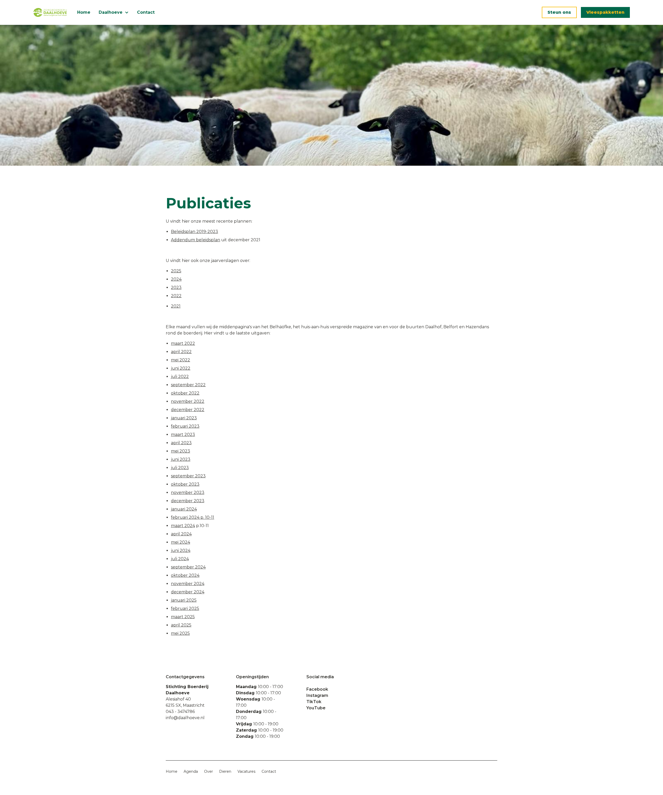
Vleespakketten (605, 12)
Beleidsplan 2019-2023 (194, 231)
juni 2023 (180, 459)
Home (83, 12)
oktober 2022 (185, 393)
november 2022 (187, 401)
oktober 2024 (185, 575)
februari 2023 (185, 426)
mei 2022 (180, 360)
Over (208, 771)
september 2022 (188, 384)
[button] (114, 12)
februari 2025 (185, 608)
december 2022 (187, 409)
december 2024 (187, 591)
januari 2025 (184, 600)
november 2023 (187, 492)
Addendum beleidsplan (195, 239)
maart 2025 (183, 616)
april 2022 (181, 351)
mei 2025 (180, 633)
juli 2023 (180, 467)
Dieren (225, 771)
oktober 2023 (185, 484)
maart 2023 (183, 434)
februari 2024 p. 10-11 (192, 517)
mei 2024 (180, 542)
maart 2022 (183, 343)
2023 (176, 287)
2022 (176, 295)
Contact (146, 12)
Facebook (317, 689)
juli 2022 (180, 376)
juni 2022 (180, 368)
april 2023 (181, 442)
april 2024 (181, 533)
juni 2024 (180, 550)
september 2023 (188, 475)
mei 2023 (180, 451)
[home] (50, 12)
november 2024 (187, 583)
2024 (176, 279)
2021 (176, 306)
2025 (176, 270)
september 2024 (188, 567)
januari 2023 (184, 417)
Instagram (317, 695)
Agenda (191, 771)
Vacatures (246, 771)
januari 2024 (184, 509)
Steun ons (559, 12)
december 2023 (187, 500)
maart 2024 (183, 525)
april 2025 (181, 625)
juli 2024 (180, 558)
